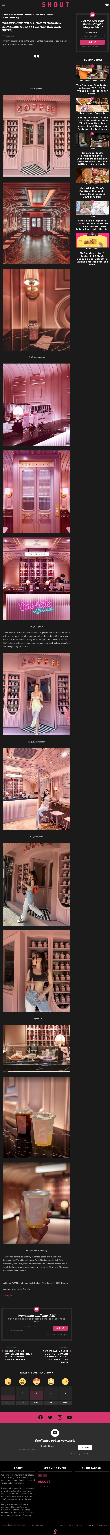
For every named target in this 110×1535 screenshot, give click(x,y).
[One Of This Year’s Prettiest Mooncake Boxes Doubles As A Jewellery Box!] (92, 175)
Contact (79, 1525)
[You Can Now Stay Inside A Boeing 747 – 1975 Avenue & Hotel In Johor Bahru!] (92, 72)
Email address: (29, 1327)
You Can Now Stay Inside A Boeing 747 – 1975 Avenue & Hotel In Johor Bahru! (92, 89)
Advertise (90, 1525)
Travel (103, 81)
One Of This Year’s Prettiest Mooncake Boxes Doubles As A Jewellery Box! (92, 192)
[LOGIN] (107, 4)
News (94, 81)
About (63, 1525)
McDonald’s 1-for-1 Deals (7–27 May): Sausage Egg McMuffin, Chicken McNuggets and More (92, 259)
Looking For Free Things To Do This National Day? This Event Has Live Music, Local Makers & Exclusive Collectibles (92, 123)
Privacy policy (103, 1525)
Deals (88, 184)
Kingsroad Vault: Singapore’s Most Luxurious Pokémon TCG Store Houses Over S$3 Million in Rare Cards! (92, 159)
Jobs (71, 1525)
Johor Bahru (84, 81)
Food (96, 184)
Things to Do (100, 113)
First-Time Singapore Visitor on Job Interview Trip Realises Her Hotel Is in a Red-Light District (92, 225)
